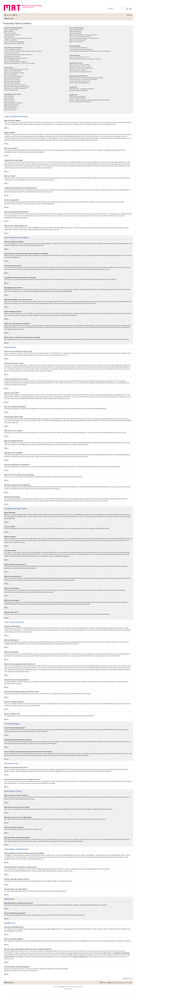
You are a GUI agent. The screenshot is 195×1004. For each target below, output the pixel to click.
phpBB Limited (55, 929)
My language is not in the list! (12, 56)
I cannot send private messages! (78, 47)
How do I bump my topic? (11, 90)
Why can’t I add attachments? (12, 81)
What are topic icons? (10, 110)
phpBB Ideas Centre (86, 941)
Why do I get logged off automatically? (14, 41)
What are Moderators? (75, 31)
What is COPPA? (9, 31)
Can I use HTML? (9, 97)
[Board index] (13, 7)
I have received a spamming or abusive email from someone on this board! (89, 51)
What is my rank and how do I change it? (15, 61)
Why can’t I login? (9, 36)
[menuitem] (15, 15)
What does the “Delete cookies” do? (14, 43)
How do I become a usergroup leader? (79, 36)
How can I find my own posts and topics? (80, 71)
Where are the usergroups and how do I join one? (82, 34)
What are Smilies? (9, 99)
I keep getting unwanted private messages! (81, 49)
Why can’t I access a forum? (12, 79)
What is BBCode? (9, 96)
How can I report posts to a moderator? (15, 85)
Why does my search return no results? (80, 66)
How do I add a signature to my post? (14, 72)
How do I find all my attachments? (78, 90)
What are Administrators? (76, 29)
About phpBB (8, 931)
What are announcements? (11, 104)
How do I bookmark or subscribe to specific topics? (83, 79)
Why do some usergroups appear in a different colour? (84, 38)
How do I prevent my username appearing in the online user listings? (23, 51)
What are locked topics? (10, 108)
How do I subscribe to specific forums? (80, 81)
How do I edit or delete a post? (12, 71)
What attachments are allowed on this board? (81, 88)
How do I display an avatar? (12, 59)
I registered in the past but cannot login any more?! (18, 38)
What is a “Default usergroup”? (77, 40)
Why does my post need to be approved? (15, 88)
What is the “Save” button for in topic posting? (16, 86)
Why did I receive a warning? (12, 83)
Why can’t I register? (10, 33)
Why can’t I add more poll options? (13, 76)
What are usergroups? (75, 33)
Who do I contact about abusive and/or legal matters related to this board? (89, 100)
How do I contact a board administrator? (80, 101)
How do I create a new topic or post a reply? (16, 69)
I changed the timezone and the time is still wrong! (17, 54)
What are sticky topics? (10, 106)
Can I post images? (9, 101)
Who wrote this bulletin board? (77, 96)
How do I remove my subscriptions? (79, 83)
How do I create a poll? (10, 74)
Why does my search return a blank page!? (81, 68)
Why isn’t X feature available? (77, 98)
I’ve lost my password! (10, 40)
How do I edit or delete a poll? (12, 78)
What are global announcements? (13, 103)
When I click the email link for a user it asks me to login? (19, 63)
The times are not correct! (11, 53)
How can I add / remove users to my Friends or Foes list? (85, 59)
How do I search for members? (77, 70)
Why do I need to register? (11, 29)
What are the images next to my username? (16, 58)
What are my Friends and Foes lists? (79, 57)
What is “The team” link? (76, 41)
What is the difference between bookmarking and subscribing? (86, 77)
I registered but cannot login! (12, 34)
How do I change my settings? (12, 49)
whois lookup (8, 953)
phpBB (64, 291)
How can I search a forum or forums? (79, 64)
